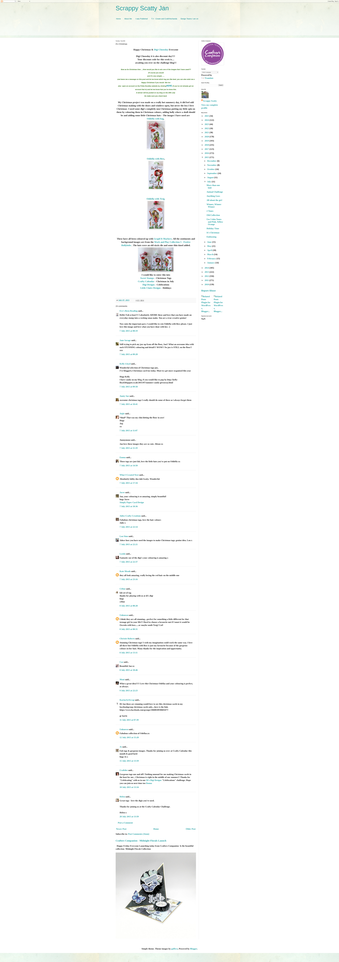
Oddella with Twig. (156, 198)
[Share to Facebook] (141, 300)
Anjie (122, 413)
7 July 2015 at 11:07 (129, 430)
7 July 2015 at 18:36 (129, 506)
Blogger (193, 949)
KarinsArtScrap (127, 700)
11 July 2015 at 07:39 (129, 720)
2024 (207, 120)
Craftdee (124, 770)
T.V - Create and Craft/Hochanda (164, 19)
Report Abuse (208, 290)
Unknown (124, 615)
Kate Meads (125, 571)
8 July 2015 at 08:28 (129, 606)
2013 (207, 272)
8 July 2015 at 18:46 (129, 670)
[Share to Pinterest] (143, 300)
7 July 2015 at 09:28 (129, 354)
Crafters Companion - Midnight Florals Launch (141, 840)
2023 (207, 124)
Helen (122, 797)
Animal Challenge (215, 192)
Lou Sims (124, 536)
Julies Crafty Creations (130, 516)
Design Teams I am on (189, 19)
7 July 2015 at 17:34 (129, 483)
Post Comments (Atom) (138, 834)
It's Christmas (213, 232)
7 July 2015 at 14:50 (129, 465)
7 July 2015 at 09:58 (129, 387)
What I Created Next (129, 475)
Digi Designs (148, 284)
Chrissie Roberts (127, 638)
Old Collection (213, 215)
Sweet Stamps (147, 278)
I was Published (141, 19)
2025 (207, 116)
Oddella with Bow (155, 158)
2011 (207, 280)
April (210, 250)
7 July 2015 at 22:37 (129, 562)
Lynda (122, 554)
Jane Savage (125, 340)
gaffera (174, 949)
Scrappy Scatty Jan (142, 8)
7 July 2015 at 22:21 (129, 544)
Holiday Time (213, 228)
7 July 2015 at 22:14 (129, 527)
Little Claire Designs (150, 288)
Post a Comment (125, 823)
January (211, 263)
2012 (207, 276)
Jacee (122, 492)
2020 (207, 136)
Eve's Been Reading (129, 311)
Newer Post (121, 829)
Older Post (191, 829)
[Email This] (136, 300)
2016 (207, 153)
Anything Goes (213, 196)
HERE (169, 85)
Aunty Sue (124, 396)
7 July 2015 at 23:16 (129, 579)
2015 (207, 157)
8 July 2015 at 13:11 (129, 652)
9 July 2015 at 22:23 (129, 690)
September (212, 173)
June (209, 242)
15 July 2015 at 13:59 (129, 761)
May (209, 246)
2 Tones (210, 211)
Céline (122, 589)
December (212, 161)
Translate (209, 78)
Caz (121, 662)
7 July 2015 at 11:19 (129, 448)
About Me (128, 19)
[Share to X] (140, 300)
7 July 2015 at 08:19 (129, 331)
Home (118, 19)
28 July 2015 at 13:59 (129, 816)
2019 (207, 141)
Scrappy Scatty (210, 101)
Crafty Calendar (146, 281)
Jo (121, 747)
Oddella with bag (155, 118)
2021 (207, 132)
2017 (207, 149)
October (211, 169)
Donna (149, 783)
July (209, 181)
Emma (123, 457)
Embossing (211, 237)
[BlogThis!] (138, 300)
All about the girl (214, 200)
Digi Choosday (161, 49)
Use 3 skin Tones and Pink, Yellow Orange (215, 222)
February (211, 258)
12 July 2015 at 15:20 (129, 737)
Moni (122, 679)
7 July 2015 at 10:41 (129, 404)
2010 (207, 284)
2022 (207, 128)
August (210, 177)
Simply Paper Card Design (132, 502)
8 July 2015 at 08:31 (129, 629)
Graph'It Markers (163, 238)
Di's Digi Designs (154, 780)
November (212, 165)
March (210, 254)
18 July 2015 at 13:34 (129, 787)
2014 (207, 268)
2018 (207, 145)
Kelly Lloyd (125, 364)
